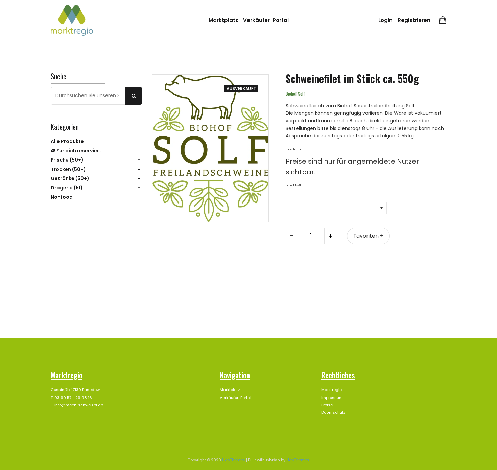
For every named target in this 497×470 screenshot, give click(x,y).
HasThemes (233, 460)
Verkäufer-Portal (266, 20)
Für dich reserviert (78, 150)
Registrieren (414, 20)
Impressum (332, 397)
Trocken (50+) (68, 169)
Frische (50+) (67, 159)
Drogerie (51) (67, 187)
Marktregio (331, 389)
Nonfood (62, 197)
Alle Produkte (67, 141)
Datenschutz (333, 412)
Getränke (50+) (70, 178)
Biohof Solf (295, 93)
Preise (327, 405)
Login (385, 20)
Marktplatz (223, 20)
